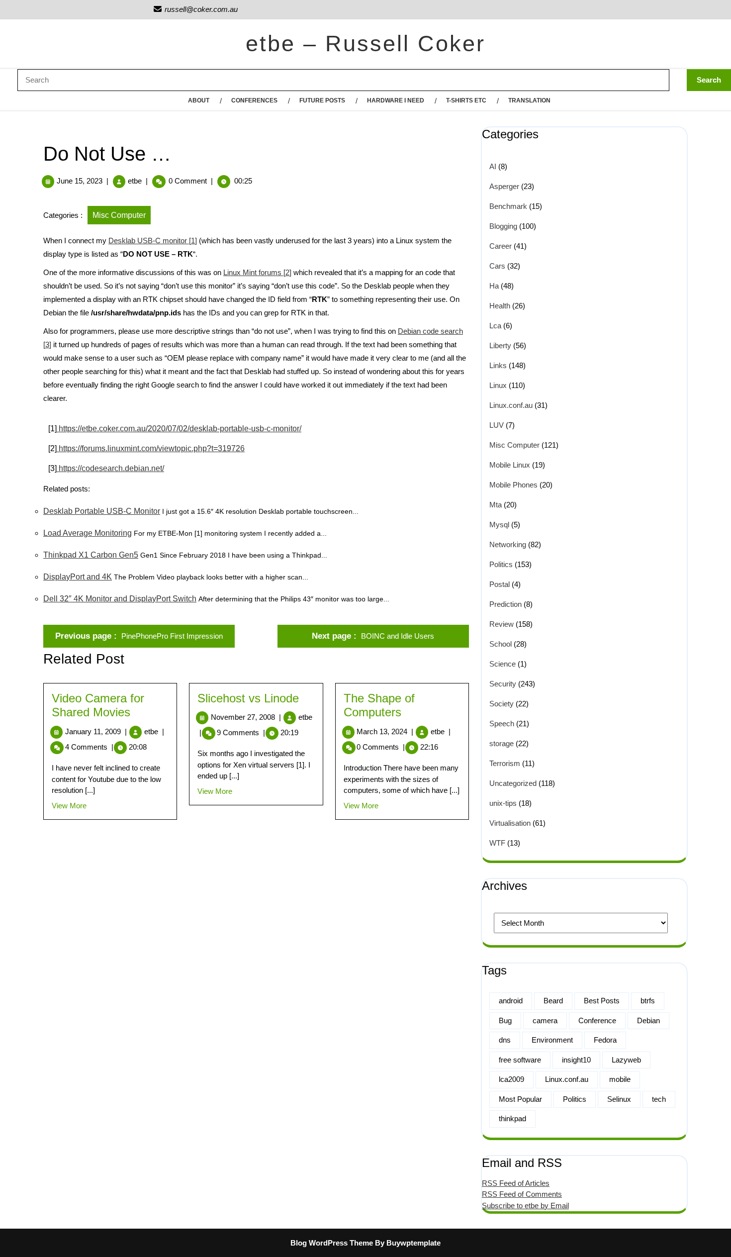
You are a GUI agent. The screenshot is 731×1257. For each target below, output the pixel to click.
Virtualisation (510, 823)
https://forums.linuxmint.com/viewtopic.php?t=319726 (151, 448)
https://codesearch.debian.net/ (110, 468)
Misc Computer (119, 215)
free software (520, 1060)
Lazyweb (626, 1060)
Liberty (500, 345)
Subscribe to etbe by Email (525, 1205)
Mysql (499, 524)
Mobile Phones (513, 485)
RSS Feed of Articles (515, 1183)
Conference (597, 1020)
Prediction (505, 604)
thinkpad (512, 1118)
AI (492, 166)
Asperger (504, 186)
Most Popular (520, 1099)
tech (659, 1099)
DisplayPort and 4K (77, 577)
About (198, 100)
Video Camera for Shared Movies (98, 705)
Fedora (605, 1040)
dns (505, 1040)
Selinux (619, 1099)
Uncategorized (513, 783)
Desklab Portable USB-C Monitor (101, 511)
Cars (497, 266)
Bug (505, 1020)
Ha (494, 286)
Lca (495, 325)
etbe (135, 181)
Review (501, 624)
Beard (553, 1000)
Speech (501, 723)
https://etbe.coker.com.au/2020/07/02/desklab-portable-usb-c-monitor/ (179, 428)
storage (501, 743)
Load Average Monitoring (87, 533)
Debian (648, 1020)
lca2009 (511, 1079)
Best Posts (602, 1000)
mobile (620, 1079)
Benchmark (508, 206)
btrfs (647, 1000)
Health (499, 305)
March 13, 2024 (385, 731)
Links (498, 365)
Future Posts (322, 100)
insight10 (576, 1060)
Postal (499, 584)
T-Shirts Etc (466, 100)
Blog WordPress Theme (331, 1243)
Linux (498, 385)
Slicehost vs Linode (248, 698)
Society (501, 703)
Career (500, 246)
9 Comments (241, 732)
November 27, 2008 (246, 717)
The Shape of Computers (379, 705)
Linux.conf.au (511, 405)
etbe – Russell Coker (365, 43)
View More (69, 805)
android (511, 1000)
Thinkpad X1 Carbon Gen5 (90, 555)
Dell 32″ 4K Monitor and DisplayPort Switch (119, 598)
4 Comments (89, 747)
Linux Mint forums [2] (257, 272)
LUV (496, 425)
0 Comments (381, 747)
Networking (507, 544)
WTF (497, 843)
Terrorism (504, 763)
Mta (495, 504)
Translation (529, 100)
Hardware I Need (395, 100)
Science (502, 664)
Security (502, 683)
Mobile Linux (509, 465)
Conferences (254, 100)
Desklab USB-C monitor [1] (152, 240)
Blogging (503, 226)
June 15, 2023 (79, 181)
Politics (501, 564)
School (500, 644)
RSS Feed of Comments (522, 1194)
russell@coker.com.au (195, 9)
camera (545, 1020)
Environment (552, 1040)
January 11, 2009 (96, 731)
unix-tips (503, 803)
